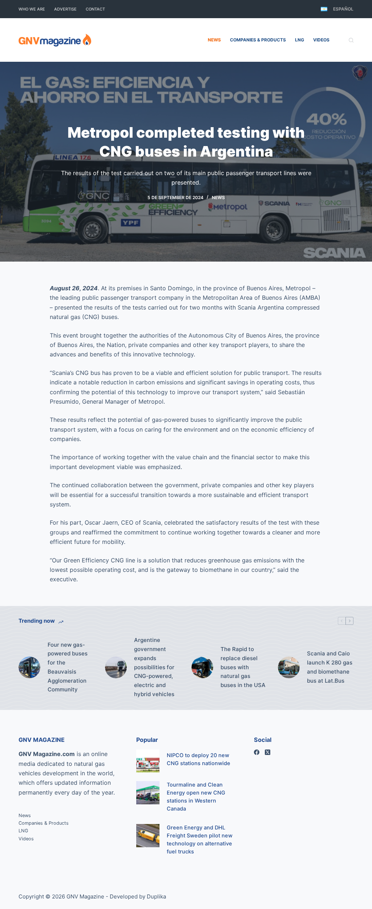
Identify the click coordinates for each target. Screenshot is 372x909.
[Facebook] (256, 752)
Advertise (65, 9)
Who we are (32, 9)
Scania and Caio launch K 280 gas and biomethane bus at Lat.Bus (329, 667)
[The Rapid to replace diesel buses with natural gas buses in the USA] (202, 667)
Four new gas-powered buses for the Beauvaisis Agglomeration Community (68, 667)
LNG (299, 40)
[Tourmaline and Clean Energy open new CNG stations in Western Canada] (147, 792)
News (214, 40)
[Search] (351, 40)
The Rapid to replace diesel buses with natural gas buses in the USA (243, 667)
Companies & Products (258, 40)
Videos (321, 40)
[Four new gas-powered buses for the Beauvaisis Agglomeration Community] (29, 667)
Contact (95, 9)
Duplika (156, 896)
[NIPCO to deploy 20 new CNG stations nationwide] (147, 761)
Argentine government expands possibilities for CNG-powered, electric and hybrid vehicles (154, 667)
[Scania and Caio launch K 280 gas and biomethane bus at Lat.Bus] (289, 667)
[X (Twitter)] (267, 752)
